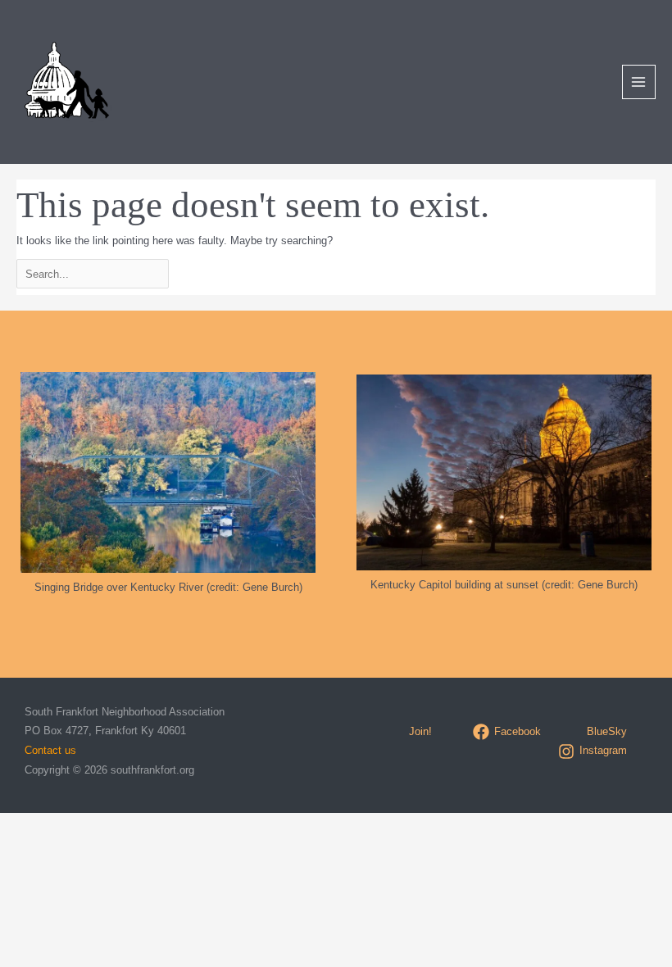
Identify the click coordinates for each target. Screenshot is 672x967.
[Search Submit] (219, 273)
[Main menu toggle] (639, 81)
